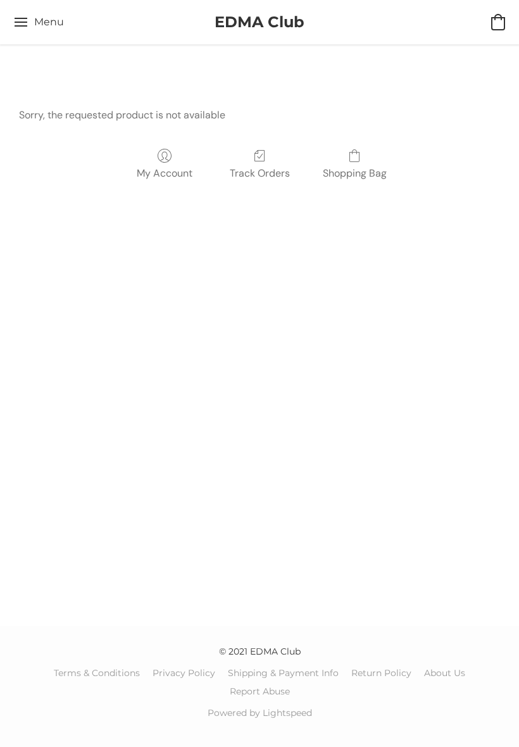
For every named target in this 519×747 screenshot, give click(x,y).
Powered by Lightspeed (260, 713)
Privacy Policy (184, 673)
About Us (444, 673)
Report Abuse (260, 691)
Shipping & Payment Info (283, 673)
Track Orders (260, 173)
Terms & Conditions (97, 673)
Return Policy (381, 673)
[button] (259, 22)
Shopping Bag (355, 173)
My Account (164, 173)
